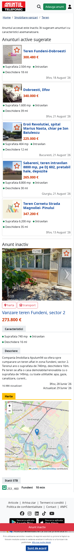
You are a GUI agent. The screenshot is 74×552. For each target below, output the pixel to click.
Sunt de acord (37, 548)
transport (29, 305)
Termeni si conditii (52, 503)
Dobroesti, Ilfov (36, 89)
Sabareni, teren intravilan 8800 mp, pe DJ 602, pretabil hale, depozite (46, 167)
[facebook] (22, 513)
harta (10, 305)
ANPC (63, 507)
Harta (9, 396)
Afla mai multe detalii (41, 542)
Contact (51, 507)
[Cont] (69, 6)
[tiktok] (44, 513)
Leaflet (34, 468)
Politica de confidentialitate (24, 507)
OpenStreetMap (48, 468)
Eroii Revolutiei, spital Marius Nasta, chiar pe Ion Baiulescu (45, 128)
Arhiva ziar (29, 503)
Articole (13, 503)
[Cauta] (39, 6)
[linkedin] (37, 513)
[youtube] (51, 513)
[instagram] (29, 513)
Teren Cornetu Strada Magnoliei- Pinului (41, 205)
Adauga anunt (54, 7)
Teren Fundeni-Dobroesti (44, 51)
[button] (37, 432)
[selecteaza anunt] (17, 50)
